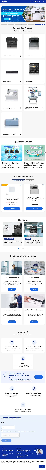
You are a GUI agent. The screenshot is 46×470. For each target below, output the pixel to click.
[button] (4, 24)
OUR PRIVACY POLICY (27, 462)
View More (12, 289)
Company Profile (5, 450)
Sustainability (11, 450)
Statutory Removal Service (28, 451)
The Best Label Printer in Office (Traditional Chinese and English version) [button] (12, 242)
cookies (5, 461)
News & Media (11, 451)
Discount (4, 184)
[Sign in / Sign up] (30, 1)
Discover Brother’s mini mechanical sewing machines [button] (32, 242)
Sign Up (39, 377)
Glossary (26, 455)
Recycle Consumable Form (20, 457)
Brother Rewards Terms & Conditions (24, 380)
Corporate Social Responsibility (5, 455)
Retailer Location (19, 453)
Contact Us (11, 453)
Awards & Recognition (4, 452)
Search (41, 1)
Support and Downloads (20, 450)
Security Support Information (28, 453)
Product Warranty (19, 451)
